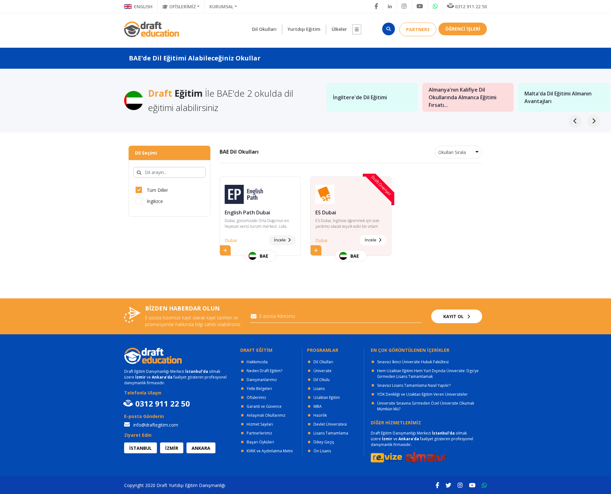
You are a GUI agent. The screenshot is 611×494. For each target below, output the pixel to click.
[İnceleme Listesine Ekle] (225, 250)
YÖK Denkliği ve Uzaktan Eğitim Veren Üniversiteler (422, 394)
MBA (317, 406)
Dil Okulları (323, 362)
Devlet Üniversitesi (330, 424)
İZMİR (171, 448)
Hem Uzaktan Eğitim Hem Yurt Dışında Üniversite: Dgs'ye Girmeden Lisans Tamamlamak (428, 373)
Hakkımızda (257, 362)
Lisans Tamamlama (330, 433)
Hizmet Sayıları (260, 424)
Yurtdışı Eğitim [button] (304, 29)
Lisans (319, 388)
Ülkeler (339, 29)
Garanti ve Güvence (264, 406)
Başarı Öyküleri (260, 442)
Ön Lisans (322, 451)
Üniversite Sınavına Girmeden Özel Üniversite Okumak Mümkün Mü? (425, 406)
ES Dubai (325, 212)
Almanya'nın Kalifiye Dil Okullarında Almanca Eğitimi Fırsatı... (462, 97)
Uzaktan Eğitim (326, 397)
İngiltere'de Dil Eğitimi (360, 97)
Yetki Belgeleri (259, 388)
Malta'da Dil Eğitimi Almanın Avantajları (558, 97)
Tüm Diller (157, 190)
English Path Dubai (247, 212)
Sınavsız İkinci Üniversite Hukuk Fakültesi (413, 362)
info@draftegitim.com (155, 425)
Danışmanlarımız (262, 379)
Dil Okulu (321, 379)
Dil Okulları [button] (264, 29)
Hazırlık (320, 415)
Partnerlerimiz (259, 433)
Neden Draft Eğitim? (264, 370)
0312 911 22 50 (471, 6)
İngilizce (155, 201)
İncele (280, 240)
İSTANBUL (140, 448)
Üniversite (322, 370)
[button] (356, 29)
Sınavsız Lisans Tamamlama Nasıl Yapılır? (414, 385)
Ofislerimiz (256, 397)
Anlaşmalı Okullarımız (266, 415)
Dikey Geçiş (323, 442)
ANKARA (201, 448)
